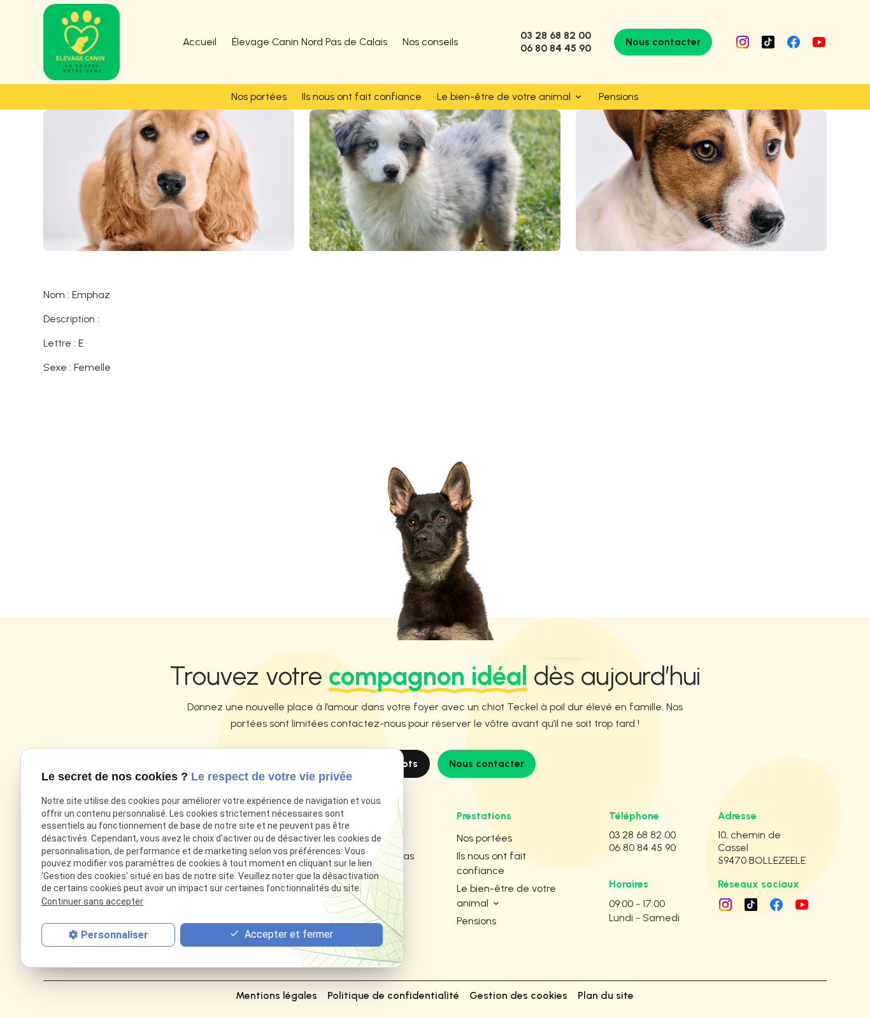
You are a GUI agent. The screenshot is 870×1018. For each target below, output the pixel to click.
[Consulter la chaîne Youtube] (819, 42)
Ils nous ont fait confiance (362, 96)
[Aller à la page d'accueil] (81, 42)
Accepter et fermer (287, 934)
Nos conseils (430, 42)
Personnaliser (114, 934)
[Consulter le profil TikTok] (768, 42)
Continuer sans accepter (92, 901)
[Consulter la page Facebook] (793, 42)
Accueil (200, 42)
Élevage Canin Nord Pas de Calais (309, 42)
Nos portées (259, 96)
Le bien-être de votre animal (504, 96)
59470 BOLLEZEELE (762, 847)
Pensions (618, 96)
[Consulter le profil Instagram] (742, 42)
